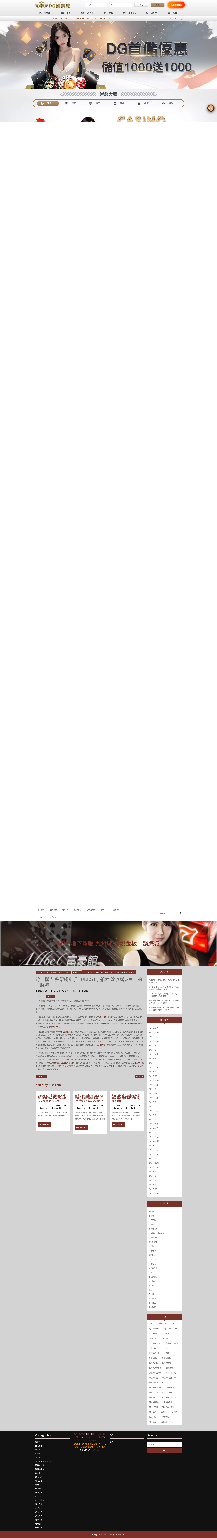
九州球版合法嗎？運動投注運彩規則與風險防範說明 (164, 981)
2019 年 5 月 (153, 1159)
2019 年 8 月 (153, 1146)
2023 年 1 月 (153, 1089)
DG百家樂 (78, 1437)
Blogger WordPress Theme (102, 1535)
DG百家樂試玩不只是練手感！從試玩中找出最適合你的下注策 (164, 995)
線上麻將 (136, 1063)
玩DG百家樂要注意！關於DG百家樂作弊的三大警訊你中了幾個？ (164, 1002)
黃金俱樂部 (109, 1066)
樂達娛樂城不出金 (169, 1378)
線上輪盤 (65, 1032)
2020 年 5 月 (153, 1119)
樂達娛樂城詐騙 (155, 1388)
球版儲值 (116, 910)
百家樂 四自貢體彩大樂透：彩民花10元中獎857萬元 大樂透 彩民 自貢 (52, 1098)
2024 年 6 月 (153, 1059)
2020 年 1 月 (153, 1132)
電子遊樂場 (164, 1417)
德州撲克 (56, 1027)
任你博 (151, 1211)
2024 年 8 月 (153, 1050)
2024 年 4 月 (153, 1063)
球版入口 (103, 910)
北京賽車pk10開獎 (171, 1343)
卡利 (75, 1434)
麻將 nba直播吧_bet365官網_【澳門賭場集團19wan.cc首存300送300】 (90, 1098)
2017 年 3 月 (153, 1176)
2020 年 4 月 (153, 1124)
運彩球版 (152, 1298)
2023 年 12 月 (154, 1076)
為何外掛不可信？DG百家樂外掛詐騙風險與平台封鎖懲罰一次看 (164, 988)
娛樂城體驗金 (171, 1368)
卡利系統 (82, 1434)
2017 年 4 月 (153, 1172)
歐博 (89, 1434)
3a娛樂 (151, 1324)
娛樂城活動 (153, 1229)
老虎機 (151, 1285)
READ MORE (45, 1125)
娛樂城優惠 (153, 1358)
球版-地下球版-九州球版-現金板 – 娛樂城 (108, 943)
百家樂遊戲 (153, 1277)
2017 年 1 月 (153, 1185)
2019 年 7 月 (153, 1150)
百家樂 (102, 1045)
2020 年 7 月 (153, 1111)
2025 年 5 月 (153, 1037)
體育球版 (53, 910)
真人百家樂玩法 (168, 1407)
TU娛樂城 (153, 1338)
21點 (172, 1324)
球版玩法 (152, 1264)
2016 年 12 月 (154, 1189)
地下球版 (163, 1348)
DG (104, 1434)
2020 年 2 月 (153, 1128)
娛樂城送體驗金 (155, 1368)
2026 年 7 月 (153, 1028)
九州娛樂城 (103, 1024)
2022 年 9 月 (153, 1098)
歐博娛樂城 (153, 1242)
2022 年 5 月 (153, 1102)
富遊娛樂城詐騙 (155, 1373)
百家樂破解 (168, 1402)
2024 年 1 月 (153, 1072)
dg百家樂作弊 (154, 1329)
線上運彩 (77, 910)
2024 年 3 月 (153, 1067)
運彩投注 (53, 917)
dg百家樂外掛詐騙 (171, 1329)
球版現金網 (91, 910)
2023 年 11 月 (154, 1080)
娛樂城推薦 (166, 1358)
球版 (151, 1392)
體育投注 (65, 910)
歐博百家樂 (96, 1434)
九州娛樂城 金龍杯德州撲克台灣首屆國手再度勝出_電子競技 (126, 1098)
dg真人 (166, 1333)
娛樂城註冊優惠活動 (156, 1233)
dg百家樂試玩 (154, 1333)
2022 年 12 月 (154, 1093)
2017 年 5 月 (153, 1167)
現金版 (151, 1246)
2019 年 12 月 (154, 1137)
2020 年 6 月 (153, 1115)
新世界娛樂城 (171, 1373)
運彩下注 (76, 972)
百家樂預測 (153, 1407)
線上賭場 (128, 1024)
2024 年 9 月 (153, 1045)
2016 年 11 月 (154, 1193)
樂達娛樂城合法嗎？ (156, 1383)
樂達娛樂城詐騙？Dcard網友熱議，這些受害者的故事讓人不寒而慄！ (164, 1009)
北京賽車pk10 (154, 1343)
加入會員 (41, 910)
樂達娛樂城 (153, 1378)
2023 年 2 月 (153, 1085)
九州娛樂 (86, 1437)
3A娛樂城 (162, 1324)
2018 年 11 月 (154, 1163)
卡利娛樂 (152, 1348)
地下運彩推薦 (154, 1353)
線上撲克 (103, 1017)
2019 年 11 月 (154, 1141)
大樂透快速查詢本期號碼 (64, 1063)
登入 (111, 1442)
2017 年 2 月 (153, 1180)
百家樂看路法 (154, 1402)
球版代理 (41, 917)
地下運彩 (152, 1220)
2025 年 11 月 (154, 1033)
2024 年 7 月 (153, 1054)
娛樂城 (151, 1225)
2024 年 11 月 (154, 1041)
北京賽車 (152, 1216)
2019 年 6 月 (153, 1154)
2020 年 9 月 (153, 1106)
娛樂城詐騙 (153, 1238)
